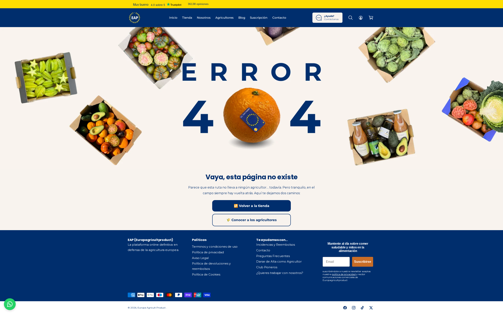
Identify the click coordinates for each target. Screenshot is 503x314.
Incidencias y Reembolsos (275, 244)
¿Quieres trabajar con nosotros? (279, 273)
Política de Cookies (206, 274)
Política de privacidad (208, 252)
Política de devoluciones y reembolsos (211, 266)
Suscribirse (362, 261)
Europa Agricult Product (152, 307)
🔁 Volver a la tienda (251, 206)
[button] (350, 18)
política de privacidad (344, 274)
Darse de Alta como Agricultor (279, 261)
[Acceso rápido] (361, 18)
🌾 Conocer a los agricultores (251, 220)
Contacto (263, 250)
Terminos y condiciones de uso (215, 246)
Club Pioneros (266, 267)
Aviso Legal (200, 258)
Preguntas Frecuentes (273, 256)
